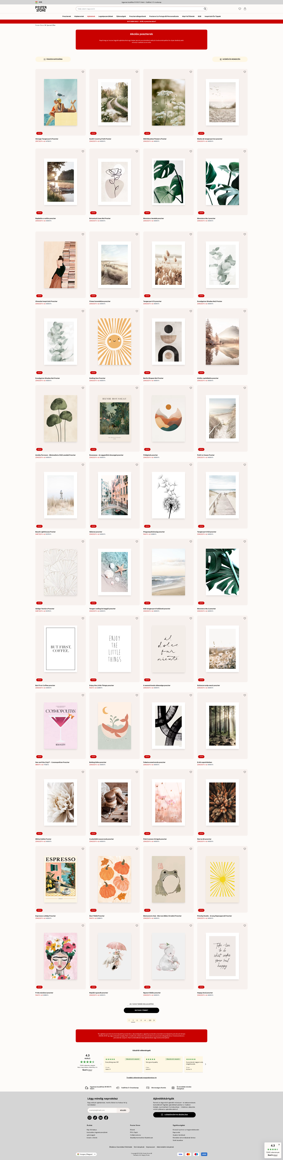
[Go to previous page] (129, 1020)
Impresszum (150, 1147)
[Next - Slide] (205, 1064)
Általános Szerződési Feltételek (120, 1147)
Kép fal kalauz (92, 1130)
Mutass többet (141, 1010)
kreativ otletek (92, 1138)
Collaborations (135, 1135)
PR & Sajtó (134, 1132)
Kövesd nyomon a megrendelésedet (186, 1130)
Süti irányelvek (139, 1147)
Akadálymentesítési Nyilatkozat (141, 1138)
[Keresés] (205, 9)
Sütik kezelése (178, 1140)
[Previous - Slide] (101, 1064)
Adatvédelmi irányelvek (165, 1147)
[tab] (239, 9)
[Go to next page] (154, 1020)
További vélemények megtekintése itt (141, 1078)
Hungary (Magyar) (86, 1154)
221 (150, 1020)
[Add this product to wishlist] (83, 72)
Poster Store (39, 25)
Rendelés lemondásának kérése (184, 1138)
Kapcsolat (176, 1132)
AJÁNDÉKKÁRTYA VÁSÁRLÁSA (176, 1115)
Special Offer (51, 25)
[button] (272, 1150)
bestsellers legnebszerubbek (97, 1132)
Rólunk (132, 1130)
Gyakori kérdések (179, 1135)
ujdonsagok (91, 1135)
